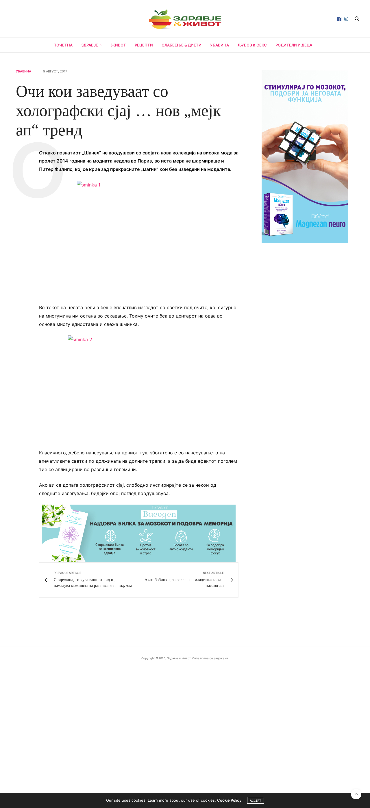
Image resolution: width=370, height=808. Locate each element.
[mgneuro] (305, 156)
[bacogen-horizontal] (139, 533)
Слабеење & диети (181, 45)
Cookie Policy (229, 800)
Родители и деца (293, 45)
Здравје (89, 45)
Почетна (63, 45)
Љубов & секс (252, 45)
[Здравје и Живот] (185, 19)
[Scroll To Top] (356, 794)
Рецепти (144, 45)
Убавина (219, 45)
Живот (118, 45)
